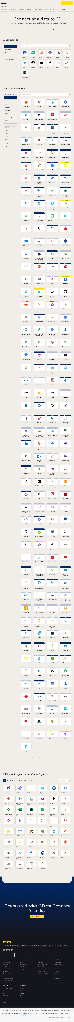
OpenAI (22, 1000)
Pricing (46, 9)
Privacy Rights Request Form (27, 1014)
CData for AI (50, 3)
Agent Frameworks (9, 59)
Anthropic (22, 988)
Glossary (5, 1000)
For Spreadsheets (12, 9)
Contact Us (57, 978)
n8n (6, 146)
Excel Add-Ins (6, 976)
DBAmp (22, 969)
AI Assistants (8, 49)
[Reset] (67, 46)
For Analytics (4, 9)
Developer (30, 780)
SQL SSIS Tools (23, 966)
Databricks (7, 139)
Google (6, 143)
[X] (7, 950)
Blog (4, 993)
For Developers (21, 9)
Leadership (57, 971)
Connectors (28, 9)
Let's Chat (65, 3)
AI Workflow (8, 52)
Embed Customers (42, 969)
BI (7, 780)
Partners (57, 973)
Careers (57, 976)
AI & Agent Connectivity (43, 966)
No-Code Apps (22, 780)
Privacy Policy (39, 1013)
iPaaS (11, 780)
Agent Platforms (9, 56)
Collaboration (8, 113)
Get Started (62, 9)
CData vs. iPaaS (41, 971)
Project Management (10, 117)
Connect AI (23, 964)
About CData (58, 962)
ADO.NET (5, 966)
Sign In (57, 9)
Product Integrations (42, 964)
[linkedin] (4, 950)
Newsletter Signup (7, 997)
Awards (57, 969)
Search (58, 3)
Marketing (7, 107)
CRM (6, 101)
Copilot (7, 136)
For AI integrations (21, 29)
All (5, 46)
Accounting (7, 110)
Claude (6, 133)
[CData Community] (12, 950)
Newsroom (57, 966)
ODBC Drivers (6, 962)
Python (4, 969)
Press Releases (58, 964)
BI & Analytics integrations (51, 29)
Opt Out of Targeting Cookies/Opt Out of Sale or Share (59, 1017)
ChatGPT (7, 130)
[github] (9, 950)
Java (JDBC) (6, 964)
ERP (6, 104)
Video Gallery (6, 1002)
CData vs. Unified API (43, 973)
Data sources (34, 29)
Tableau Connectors (8, 980)
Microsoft (22, 995)
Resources (5, 995)
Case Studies (6, 991)
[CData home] (5, 3)
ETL (16, 780)
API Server (5, 971)
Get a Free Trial (35, 916)
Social (6, 120)
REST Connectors (7, 973)
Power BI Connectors (8, 978)
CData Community (7, 988)
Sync (21, 962)
